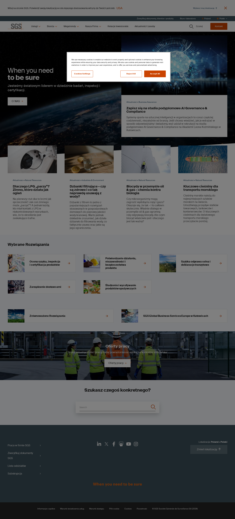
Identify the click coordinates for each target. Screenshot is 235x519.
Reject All (131, 74)
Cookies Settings (82, 74)
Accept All (155, 74)
